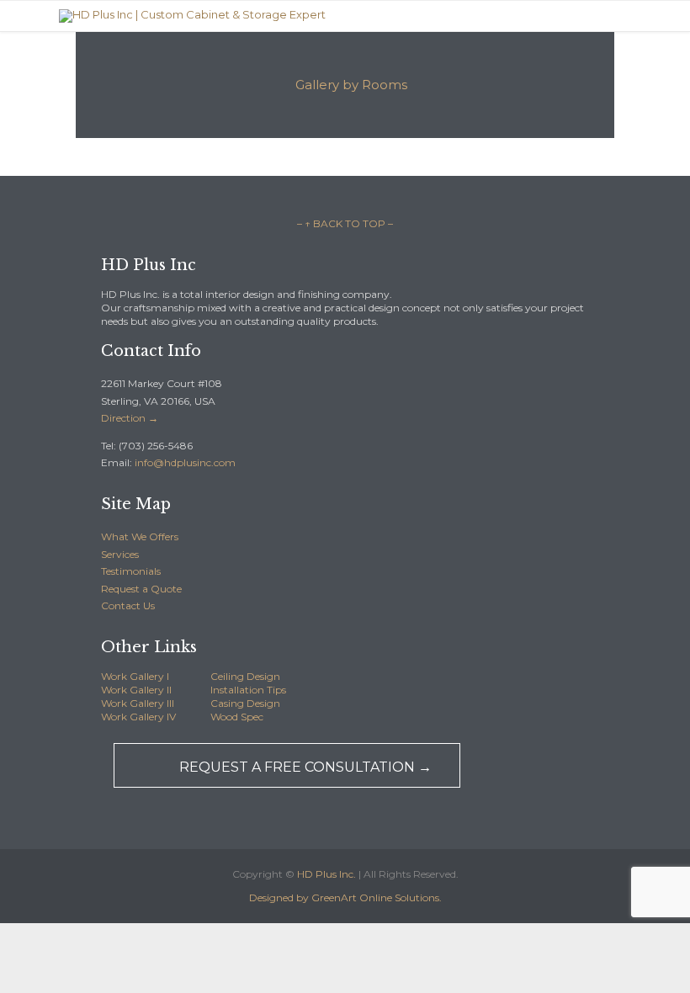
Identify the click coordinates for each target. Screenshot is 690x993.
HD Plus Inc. (326, 874)
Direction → (129, 418)
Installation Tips (248, 689)
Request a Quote (141, 588)
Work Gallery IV (138, 716)
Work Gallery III (137, 703)
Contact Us (128, 605)
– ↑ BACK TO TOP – (345, 223)
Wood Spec (236, 716)
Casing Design (245, 703)
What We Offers (139, 536)
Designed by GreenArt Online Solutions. (345, 897)
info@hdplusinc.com (184, 462)
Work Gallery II (136, 689)
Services (120, 554)
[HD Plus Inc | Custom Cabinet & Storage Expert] (192, 16)
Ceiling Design (245, 676)
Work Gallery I (135, 676)
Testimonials (131, 571)
